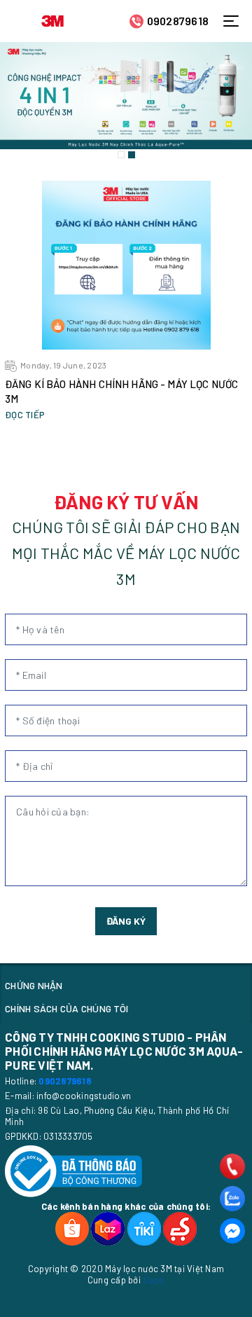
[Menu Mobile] (235, 21)
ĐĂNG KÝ (126, 921)
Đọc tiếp (25, 414)
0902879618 (178, 20)
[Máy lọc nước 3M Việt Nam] (52, 19)
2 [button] (131, 154)
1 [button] (121, 154)
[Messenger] (232, 1230)
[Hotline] (232, 1166)
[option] (126, 95)
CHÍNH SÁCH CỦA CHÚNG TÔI (66, 1008)
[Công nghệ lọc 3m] (126, 95)
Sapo (153, 1279)
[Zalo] (232, 1198)
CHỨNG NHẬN (34, 985)
